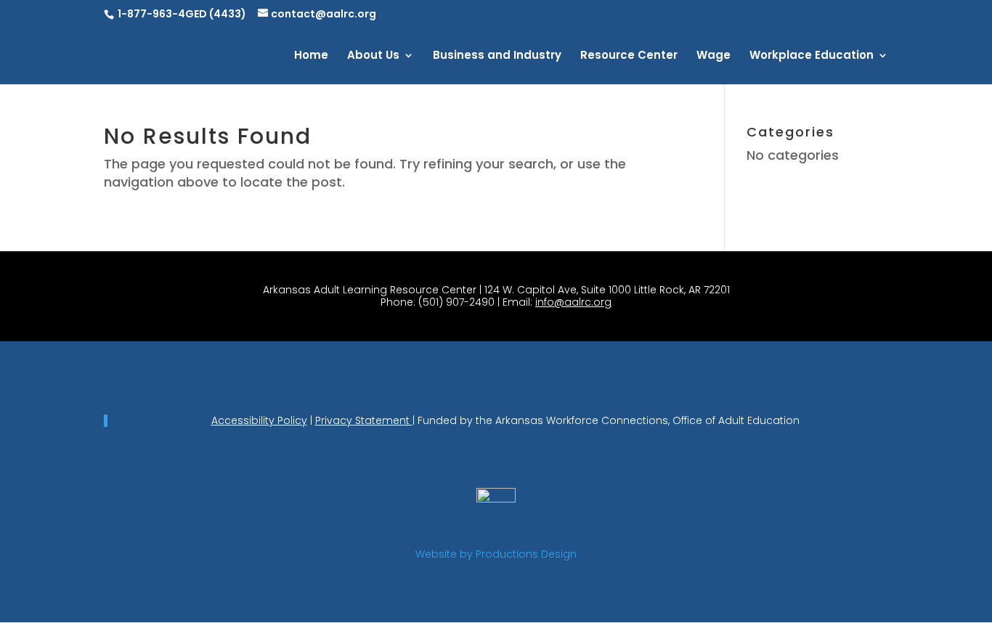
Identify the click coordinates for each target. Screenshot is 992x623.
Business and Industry (497, 56)
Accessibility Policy (259, 420)
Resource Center (629, 56)
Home (311, 56)
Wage (713, 56)
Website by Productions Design (496, 554)
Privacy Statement (363, 420)
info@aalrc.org (573, 302)
